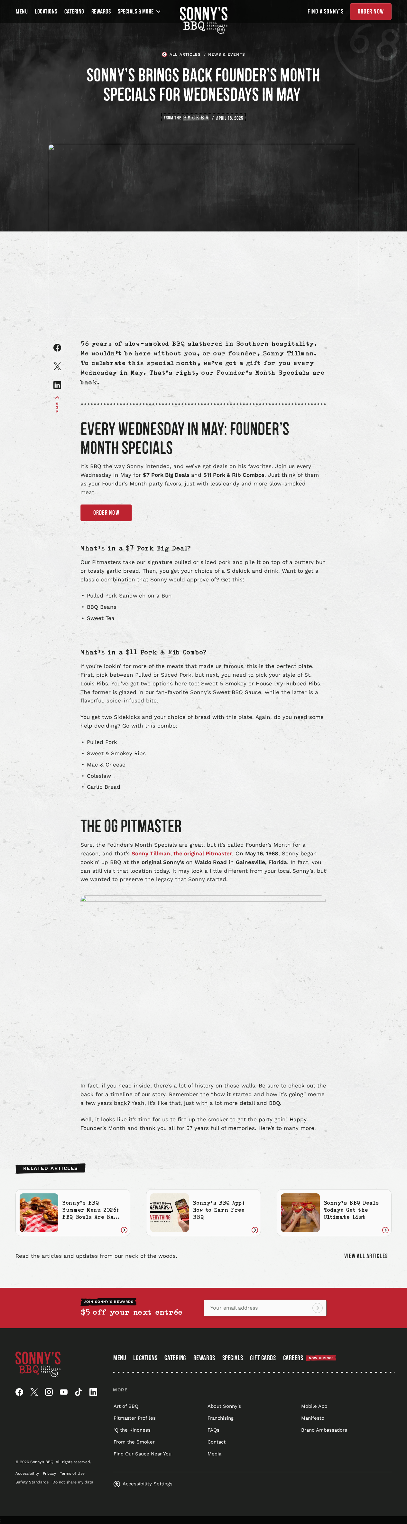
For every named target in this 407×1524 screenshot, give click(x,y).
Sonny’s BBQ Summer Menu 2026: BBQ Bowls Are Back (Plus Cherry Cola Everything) (91, 1217)
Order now (106, 513)
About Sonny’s (224, 1406)
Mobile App (314, 1406)
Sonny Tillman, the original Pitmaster (182, 853)
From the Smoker (134, 1442)
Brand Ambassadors (324, 1430)
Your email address (234, 1308)
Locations (46, 11)
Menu (22, 11)
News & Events (226, 54)
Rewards (101, 11)
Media (214, 1454)
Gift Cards (263, 1359)
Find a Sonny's (326, 11)
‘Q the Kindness (132, 1430)
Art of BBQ (126, 1406)
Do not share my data (72, 1482)
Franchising (221, 1418)
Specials (232, 1358)
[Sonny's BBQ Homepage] (203, 20)
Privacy (49, 1473)
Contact (217, 1442)
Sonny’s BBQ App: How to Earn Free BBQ (219, 1210)
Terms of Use (72, 1473)
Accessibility (27, 1473)
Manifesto (312, 1418)
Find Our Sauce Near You (142, 1454)
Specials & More (136, 11)
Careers (308, 1358)
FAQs (213, 1430)
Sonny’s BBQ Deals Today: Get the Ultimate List (351, 1210)
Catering (74, 11)
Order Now (371, 11)
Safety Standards (32, 1482)
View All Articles (366, 1256)
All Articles (185, 54)
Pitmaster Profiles (135, 1418)
